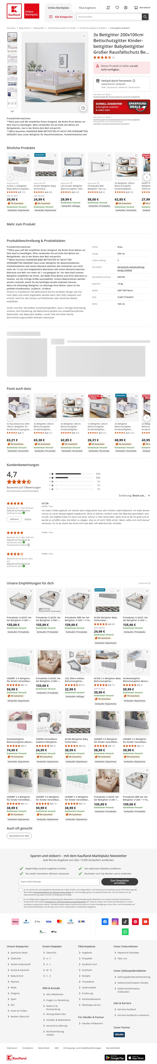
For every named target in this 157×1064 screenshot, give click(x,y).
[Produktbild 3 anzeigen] (12, 59)
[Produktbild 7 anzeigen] (12, 103)
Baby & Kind (17, 975)
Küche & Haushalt (20, 970)
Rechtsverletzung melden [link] (55, 1033)
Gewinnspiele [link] (89, 987)
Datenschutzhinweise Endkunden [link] (129, 990)
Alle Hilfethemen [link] (54, 994)
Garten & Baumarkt (21, 964)
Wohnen (15, 981)
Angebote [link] (87, 952)
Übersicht (51, 952)
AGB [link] (56, 1048)
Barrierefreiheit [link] (113, 1048)
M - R (49, 970)
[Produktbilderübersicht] (12, 72)
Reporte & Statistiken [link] (128, 952)
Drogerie (15, 993)
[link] (87, 7)
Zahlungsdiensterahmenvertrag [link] (134, 976)
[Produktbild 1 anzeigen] (12, 37)
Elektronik (16, 958)
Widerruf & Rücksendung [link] (53, 1008)
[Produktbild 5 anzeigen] (12, 81)
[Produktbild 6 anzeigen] (12, 92)
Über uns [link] (122, 958)
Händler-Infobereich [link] (92, 1023)
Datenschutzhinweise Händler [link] (133, 982)
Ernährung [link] (87, 993)
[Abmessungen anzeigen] (83, 108)
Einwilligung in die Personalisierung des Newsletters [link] (65, 902)
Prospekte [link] (87, 958)
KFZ (12, 1004)
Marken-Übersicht (20, 1016)
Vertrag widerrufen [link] (56, 1014)
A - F (48, 958)
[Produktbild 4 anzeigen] (12, 70)
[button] (74, 473)
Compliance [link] (27, 1048)
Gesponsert (11, 183)
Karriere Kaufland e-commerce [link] (133, 1015)
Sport (13, 999)
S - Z (48, 975)
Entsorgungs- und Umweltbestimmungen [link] (82, 1048)
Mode (14, 987)
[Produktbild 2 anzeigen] (12, 48)
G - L (48, 964)
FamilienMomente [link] (91, 999)
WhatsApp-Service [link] (91, 1004)
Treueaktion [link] (88, 981)
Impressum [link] (12, 1048)
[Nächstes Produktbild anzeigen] (12, 111)
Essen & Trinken (19, 1010)
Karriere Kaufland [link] (127, 1009)
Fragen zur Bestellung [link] (57, 1000)
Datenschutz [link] (44, 1048)
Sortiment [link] (87, 970)
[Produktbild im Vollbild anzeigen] (54, 72)
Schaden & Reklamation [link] (58, 1019)
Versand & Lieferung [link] (56, 1025)
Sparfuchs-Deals (19, 952)
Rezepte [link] (86, 975)
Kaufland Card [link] (89, 964)
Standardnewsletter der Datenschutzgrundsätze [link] (52, 892)
